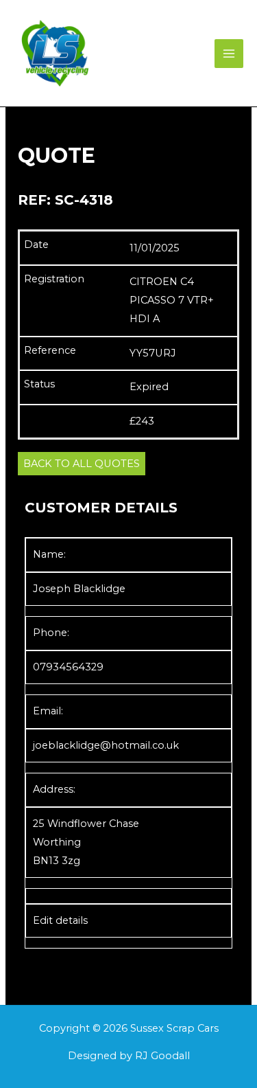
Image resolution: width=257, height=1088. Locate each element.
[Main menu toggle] (229, 53)
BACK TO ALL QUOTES (81, 463)
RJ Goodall (162, 1056)
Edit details (60, 920)
